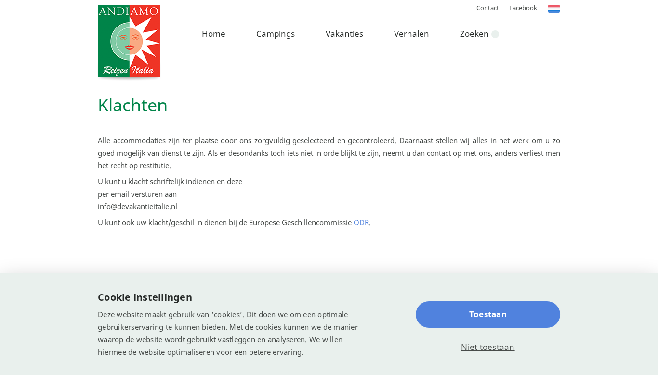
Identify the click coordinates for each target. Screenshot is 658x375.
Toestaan (488, 314)
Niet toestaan (487, 346)
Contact (487, 7)
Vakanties (344, 33)
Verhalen (411, 33)
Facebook (523, 7)
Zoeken (474, 33)
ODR (361, 222)
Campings (275, 33)
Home (213, 33)
